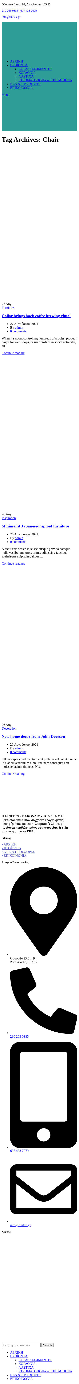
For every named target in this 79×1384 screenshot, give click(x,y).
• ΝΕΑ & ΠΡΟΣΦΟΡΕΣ (18, 852)
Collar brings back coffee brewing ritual (36, 316)
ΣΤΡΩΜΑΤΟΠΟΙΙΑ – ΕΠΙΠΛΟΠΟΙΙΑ (45, 80)
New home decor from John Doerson (33, 736)
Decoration (9, 728)
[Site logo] (16, 54)
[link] (39, 1337)
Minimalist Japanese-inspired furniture (35, 526)
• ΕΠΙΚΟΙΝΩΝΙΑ (14, 855)
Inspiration (9, 518)
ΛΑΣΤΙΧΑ (26, 76)
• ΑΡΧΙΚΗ (9, 844)
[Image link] (15, 809)
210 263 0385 (10, 10)
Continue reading (13, 353)
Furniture (8, 307)
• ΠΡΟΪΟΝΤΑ (11, 848)
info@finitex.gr (11, 17)
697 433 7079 (28, 10)
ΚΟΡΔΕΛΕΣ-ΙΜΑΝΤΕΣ (35, 69)
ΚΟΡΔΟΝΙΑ (27, 72)
